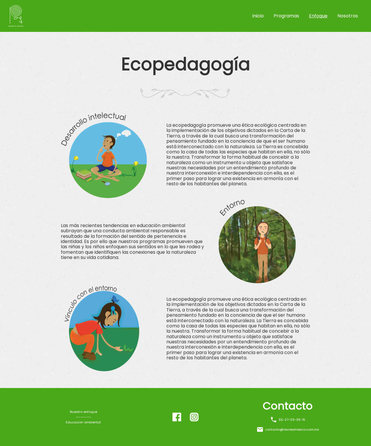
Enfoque (318, 15)
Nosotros (347, 15)
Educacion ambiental (83, 422)
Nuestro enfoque (83, 412)
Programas (286, 15)
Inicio (258, 15)
